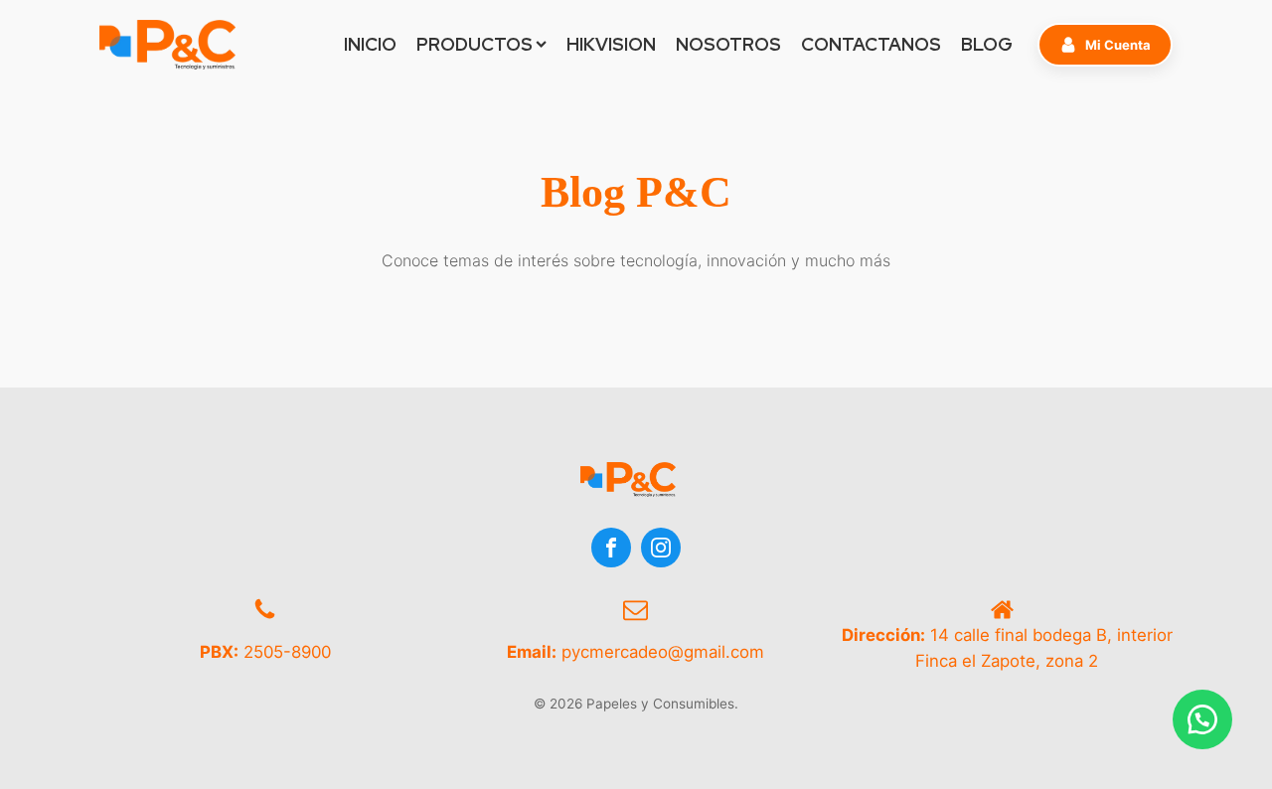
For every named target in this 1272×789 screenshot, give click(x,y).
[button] (1105, 45)
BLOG (987, 44)
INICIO (370, 44)
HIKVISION (611, 44)
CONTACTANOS (871, 44)
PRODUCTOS (474, 44)
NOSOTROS (728, 44)
